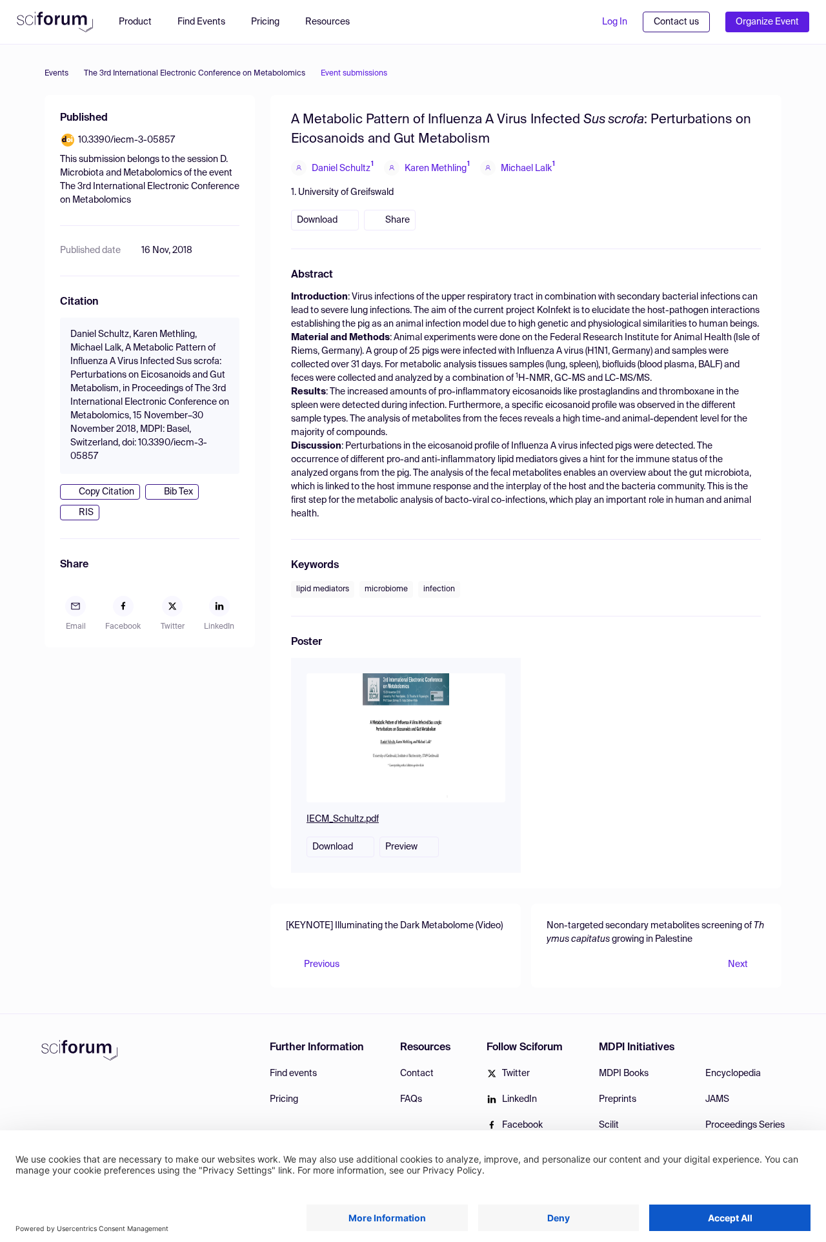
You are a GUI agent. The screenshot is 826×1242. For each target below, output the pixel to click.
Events (56, 73)
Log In (614, 21)
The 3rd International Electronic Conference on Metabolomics (194, 73)
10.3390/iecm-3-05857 (126, 140)
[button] (334, 21)
